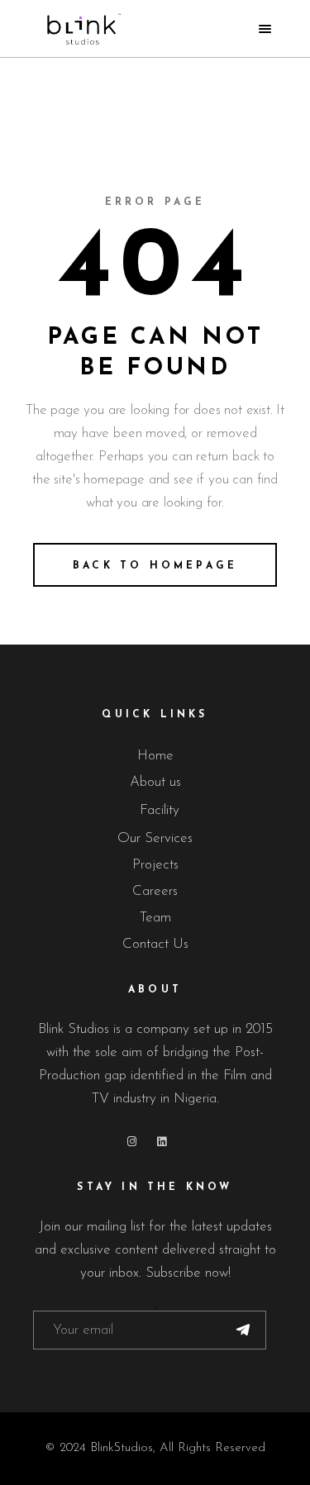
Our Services (155, 838)
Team (155, 918)
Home (155, 756)
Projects (155, 865)
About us (155, 782)
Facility (159, 810)
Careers (155, 891)
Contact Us (155, 944)
